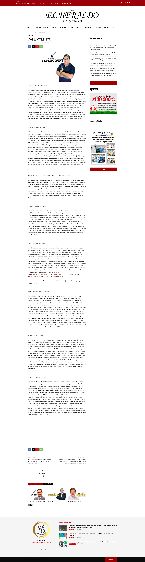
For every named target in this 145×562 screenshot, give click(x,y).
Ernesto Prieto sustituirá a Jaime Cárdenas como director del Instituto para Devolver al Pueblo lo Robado (40, 461)
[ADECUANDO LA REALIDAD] (37, 493)
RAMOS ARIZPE (72, 543)
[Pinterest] (37, 46)
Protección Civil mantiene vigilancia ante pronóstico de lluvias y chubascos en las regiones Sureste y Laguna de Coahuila (103, 47)
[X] (126, 3)
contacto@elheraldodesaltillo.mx (41, 542)
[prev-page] (29, 505)
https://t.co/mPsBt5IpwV (53, 274)
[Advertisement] (57, 429)
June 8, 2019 (42, 276)
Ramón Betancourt (34, 42)
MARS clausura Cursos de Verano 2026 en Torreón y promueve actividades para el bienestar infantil (103, 69)
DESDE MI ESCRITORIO (75, 501)
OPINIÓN (34, 33)
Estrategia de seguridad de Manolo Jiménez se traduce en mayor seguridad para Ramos (102, 64)
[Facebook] (122, 3)
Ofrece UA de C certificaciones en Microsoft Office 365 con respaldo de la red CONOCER (103, 53)
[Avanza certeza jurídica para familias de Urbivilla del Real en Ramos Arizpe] (63, 544)
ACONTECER (52, 501)
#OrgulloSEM (31, 274)
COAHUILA (71, 529)
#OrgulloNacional (41, 274)
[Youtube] (130, 3)
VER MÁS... (104, 83)
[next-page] (31, 505)
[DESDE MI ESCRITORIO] (77, 493)
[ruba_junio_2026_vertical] (103, 113)
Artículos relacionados (35, 484)
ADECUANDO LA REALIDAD (36, 501)
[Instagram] (124, 3)
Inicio (29, 33)
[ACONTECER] (57, 493)
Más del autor (48, 484)
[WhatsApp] (41, 46)
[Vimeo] (128, 3)
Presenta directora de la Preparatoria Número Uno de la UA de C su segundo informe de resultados (103, 74)
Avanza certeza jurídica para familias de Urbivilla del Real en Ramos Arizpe (103, 59)
